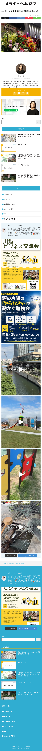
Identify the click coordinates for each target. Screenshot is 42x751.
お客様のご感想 (9, 204)
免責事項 (28, 746)
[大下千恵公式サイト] (21, 5)
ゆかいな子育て (9, 219)
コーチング (8, 194)
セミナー (7, 199)
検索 (3, 119)
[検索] (38, 122)
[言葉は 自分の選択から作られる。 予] (21, 422)
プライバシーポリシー (17, 746)
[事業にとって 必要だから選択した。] (21, 369)
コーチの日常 (9, 209)
